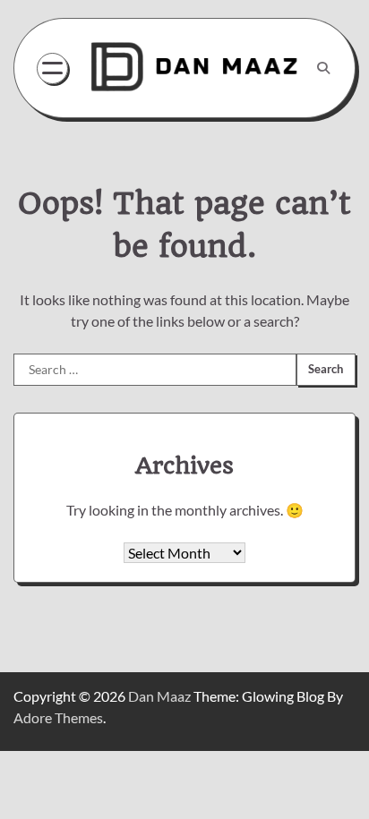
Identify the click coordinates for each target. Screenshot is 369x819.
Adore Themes (58, 717)
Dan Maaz (159, 695)
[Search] (323, 68)
